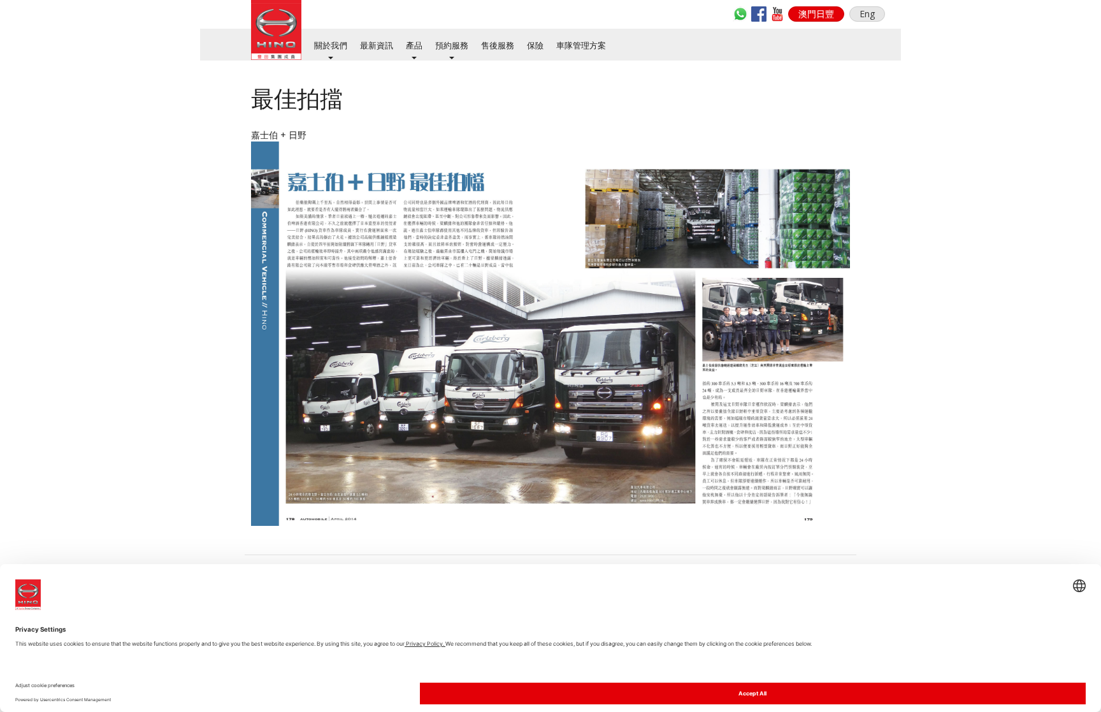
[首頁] (276, 30)
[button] (816, 14)
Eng (867, 14)
